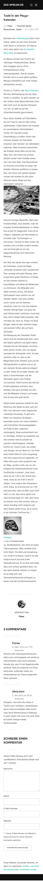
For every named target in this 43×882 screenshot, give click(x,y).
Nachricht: (8, 768)
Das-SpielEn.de (13, 4)
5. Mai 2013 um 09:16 (22, 695)
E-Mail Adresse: (11, 808)
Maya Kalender (31, 90)
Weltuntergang (22, 38)
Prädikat (7, 537)
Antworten (19, 650)
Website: (7, 821)
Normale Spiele (24, 26)
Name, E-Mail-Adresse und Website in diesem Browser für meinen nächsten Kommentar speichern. (20, 836)
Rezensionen (9, 29)
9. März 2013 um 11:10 (22, 647)
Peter (10, 26)
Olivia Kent (18, 691)
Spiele (19, 29)
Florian (16, 643)
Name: (6, 796)
